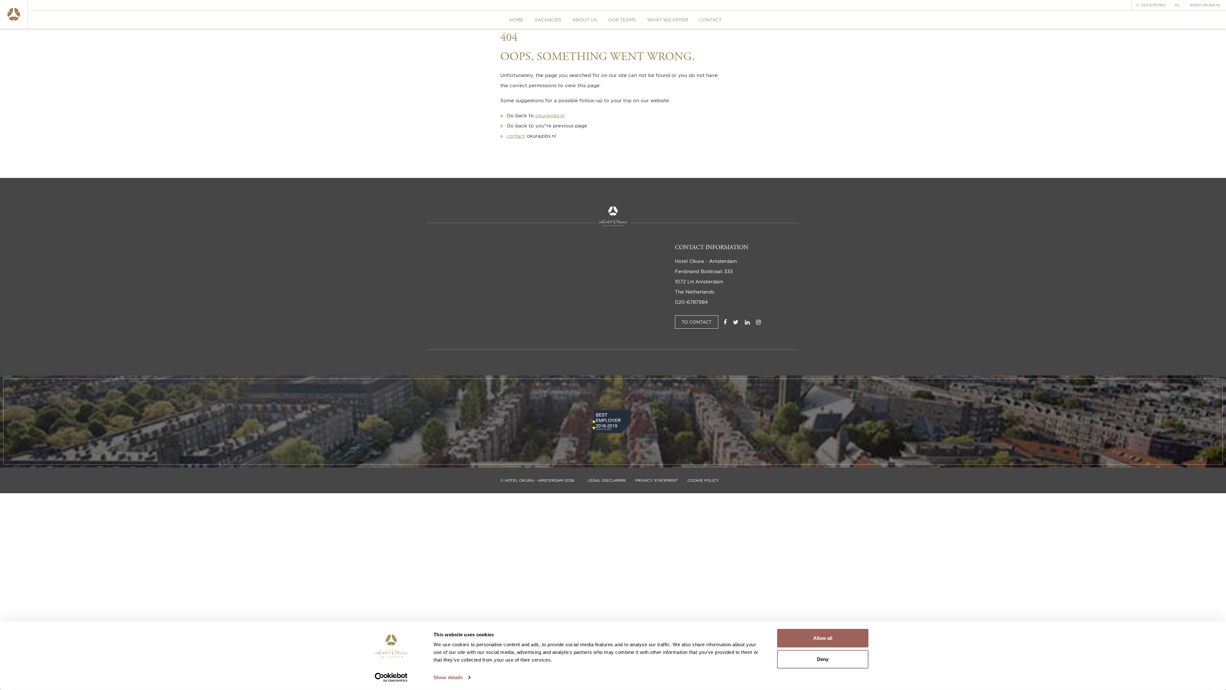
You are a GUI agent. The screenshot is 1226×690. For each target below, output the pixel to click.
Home (516, 19)
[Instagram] (758, 322)
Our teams (622, 19)
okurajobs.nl (549, 115)
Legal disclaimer (607, 480)
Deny (823, 659)
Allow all (822, 638)
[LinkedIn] (747, 322)
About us (584, 19)
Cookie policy (703, 480)
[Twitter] (735, 322)
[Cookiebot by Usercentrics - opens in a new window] (391, 677)
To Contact (697, 321)
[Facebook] (725, 322)
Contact (710, 19)
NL (1177, 5)
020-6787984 (1153, 5)
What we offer (667, 19)
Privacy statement (656, 480)
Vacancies (547, 19)
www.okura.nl (1205, 5)
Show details (448, 677)
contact (516, 136)
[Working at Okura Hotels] (14, 14)
